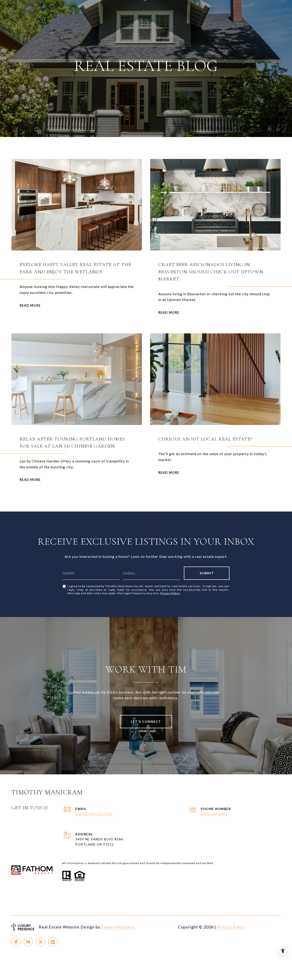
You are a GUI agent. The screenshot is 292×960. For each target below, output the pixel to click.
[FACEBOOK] (16, 941)
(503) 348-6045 (214, 814)
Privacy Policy (170, 593)
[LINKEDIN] (28, 941)
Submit (207, 573)
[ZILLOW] (52, 941)
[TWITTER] (40, 941)
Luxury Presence (118, 926)
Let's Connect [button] (146, 721)
